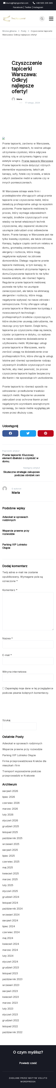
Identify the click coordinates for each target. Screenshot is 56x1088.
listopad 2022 (10, 1026)
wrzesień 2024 (11, 914)
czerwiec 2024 (11, 932)
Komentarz (9, 590)
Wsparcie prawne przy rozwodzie (22, 749)
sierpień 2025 (10, 849)
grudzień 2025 (10, 826)
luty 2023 (7, 1008)
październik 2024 (12, 908)
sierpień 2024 (10, 920)
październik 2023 (12, 979)
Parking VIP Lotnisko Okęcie (19, 755)
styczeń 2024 (10, 961)
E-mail (7, 655)
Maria (19, 99)
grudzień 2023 (10, 967)
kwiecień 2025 (10, 873)
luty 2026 (7, 814)
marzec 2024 (10, 949)
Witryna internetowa (14, 671)
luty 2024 (8, 955)
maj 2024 (7, 938)
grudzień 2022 (10, 1020)
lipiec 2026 (8, 796)
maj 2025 (7, 867)
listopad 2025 (10, 832)
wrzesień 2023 (10, 985)
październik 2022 (12, 1032)
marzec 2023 (10, 1002)
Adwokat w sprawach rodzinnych (15, 518)
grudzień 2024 (10, 896)
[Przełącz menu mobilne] (51, 18)
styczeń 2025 (10, 891)
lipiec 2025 (8, 855)
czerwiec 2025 (10, 861)
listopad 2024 (10, 902)
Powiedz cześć (28, 1063)
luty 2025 (7, 885)
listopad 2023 (10, 973)
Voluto (42, 1078)
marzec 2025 (10, 879)
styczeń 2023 (10, 1014)
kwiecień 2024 (10, 943)
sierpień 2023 (10, 991)
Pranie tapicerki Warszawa (37, 160)
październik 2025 (12, 838)
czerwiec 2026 (11, 802)
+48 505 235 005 (44, 3)
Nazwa (7, 638)
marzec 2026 (10, 808)
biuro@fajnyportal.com (17, 3)
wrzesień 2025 (10, 844)
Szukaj (6, 720)
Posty (16, 55)
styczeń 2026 (10, 820)
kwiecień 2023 (10, 996)
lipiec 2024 (8, 926)
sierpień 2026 (10, 791)
